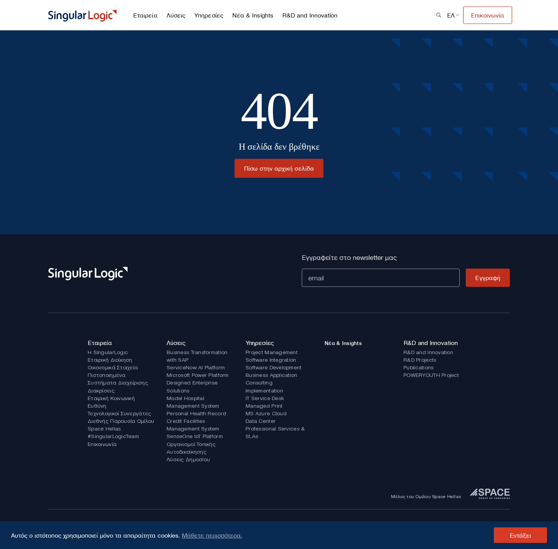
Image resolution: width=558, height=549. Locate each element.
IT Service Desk (265, 398)
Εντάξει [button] (520, 535)
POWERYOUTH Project (431, 375)
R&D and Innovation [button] (309, 15)
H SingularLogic (108, 352)
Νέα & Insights (252, 15)
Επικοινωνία (102, 444)
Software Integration (271, 359)
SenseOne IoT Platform (195, 436)
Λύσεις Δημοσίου (188, 459)
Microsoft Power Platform (198, 375)
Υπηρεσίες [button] (208, 15)
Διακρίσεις (101, 390)
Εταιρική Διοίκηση (110, 359)
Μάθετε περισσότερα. (212, 535)
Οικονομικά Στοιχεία (113, 367)
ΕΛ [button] (451, 15)
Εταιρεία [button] (145, 15)
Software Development (274, 367)
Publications (418, 367)
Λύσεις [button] (176, 15)
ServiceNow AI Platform (196, 367)
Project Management (272, 352)
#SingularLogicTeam (113, 436)
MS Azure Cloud (266, 413)
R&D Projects (420, 359)
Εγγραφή (487, 278)
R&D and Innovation (428, 352)
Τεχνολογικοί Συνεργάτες (119, 413)
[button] (438, 15)
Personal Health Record (196, 413)
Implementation (264, 390)
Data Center (261, 421)
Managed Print (264, 405)
